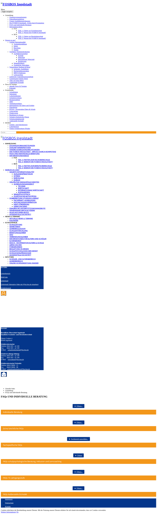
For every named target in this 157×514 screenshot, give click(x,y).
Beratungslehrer (14, 100)
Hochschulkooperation (21, 71)
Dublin (16, 50)
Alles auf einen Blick (16, 80)
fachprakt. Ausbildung (21, 69)
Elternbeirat (13, 107)
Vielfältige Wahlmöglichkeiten (19, 52)
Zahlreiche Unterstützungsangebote (21, 77)
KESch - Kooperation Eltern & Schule (22, 109)
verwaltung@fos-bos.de (16, 359)
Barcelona (17, 48)
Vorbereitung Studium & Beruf (19, 67)
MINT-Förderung (20, 73)
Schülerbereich (6, 288)
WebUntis (4, 277)
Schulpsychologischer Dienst (19, 117)
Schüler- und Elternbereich (18, 125)
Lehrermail (4, 281)
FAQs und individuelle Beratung (20, 25)
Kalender (12, 88)
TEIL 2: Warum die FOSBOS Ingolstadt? (32, 32)
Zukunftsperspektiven (16, 19)
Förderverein (13, 113)
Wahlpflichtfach (19, 63)
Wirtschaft (21, 57)
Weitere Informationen (8, 512)
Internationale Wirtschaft (26, 59)
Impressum (8, 499)
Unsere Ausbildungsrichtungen (19, 21)
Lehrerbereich (14, 127)
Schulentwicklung (15, 98)
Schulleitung (13, 92)
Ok (17, 512)
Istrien (16, 46)
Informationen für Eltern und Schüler (21, 105)
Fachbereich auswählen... (79, 439)
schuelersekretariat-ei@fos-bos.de (18, 369)
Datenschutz (9, 503)
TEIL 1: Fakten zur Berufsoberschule (30, 36)
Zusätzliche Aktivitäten (21, 65)
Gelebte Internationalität (17, 42)
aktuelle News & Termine (18, 86)
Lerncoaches (13, 111)
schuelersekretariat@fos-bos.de (18, 350)
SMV (11, 102)
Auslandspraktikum (20, 44)
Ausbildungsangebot (21, 54)
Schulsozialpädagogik (16, 119)
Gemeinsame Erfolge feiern (18, 79)
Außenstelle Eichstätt (16, 82)
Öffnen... (79, 406)
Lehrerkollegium (15, 96)
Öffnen (79, 455)
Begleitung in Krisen (16, 115)
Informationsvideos (15, 27)
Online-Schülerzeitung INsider (19, 128)
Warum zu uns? (10, 40)
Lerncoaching (18, 75)
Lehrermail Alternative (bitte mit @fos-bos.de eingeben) (19, 284)
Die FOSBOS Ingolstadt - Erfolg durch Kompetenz (26, 23)
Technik (20, 56)
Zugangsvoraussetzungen (17, 17)
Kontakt (8, 506)
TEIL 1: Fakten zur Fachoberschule (30, 31)
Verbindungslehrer (15, 104)
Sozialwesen (22, 61)
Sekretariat (13, 94)
